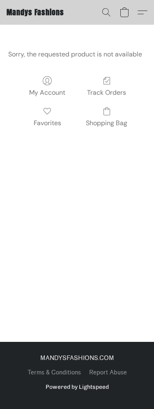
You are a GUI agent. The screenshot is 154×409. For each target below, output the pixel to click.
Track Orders (106, 92)
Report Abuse (108, 372)
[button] (35, 12)
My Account (47, 92)
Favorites (47, 123)
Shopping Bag (106, 123)
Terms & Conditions (54, 372)
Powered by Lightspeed (77, 386)
